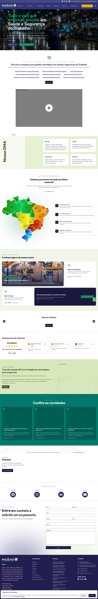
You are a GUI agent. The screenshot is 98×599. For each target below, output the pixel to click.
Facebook (13, 490)
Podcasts (56, 6)
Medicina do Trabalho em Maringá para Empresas (27, 71)
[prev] (4, 321)
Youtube (85, 490)
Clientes (34, 570)
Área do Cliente (87, 6)
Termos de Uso (35, 575)
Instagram (37, 490)
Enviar (58, 547)
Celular (73, 518)
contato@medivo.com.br (89, 1)
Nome (47, 507)
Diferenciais (40, 6)
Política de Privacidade (19, 596)
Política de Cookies (36, 577)
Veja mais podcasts (7, 470)
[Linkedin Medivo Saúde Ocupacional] (67, 1)
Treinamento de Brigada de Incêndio (51, 77)
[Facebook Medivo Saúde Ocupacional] (62, 1)
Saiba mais (12, 43)
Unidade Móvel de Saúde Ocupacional (51, 74)
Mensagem (48, 530)
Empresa (20, 6)
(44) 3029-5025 (76, 1)
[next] (94, 321)
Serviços (29, 6)
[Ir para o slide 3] (50, 47)
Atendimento (73, 6)
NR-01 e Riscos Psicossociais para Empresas (74, 77)
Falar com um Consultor (25, 43)
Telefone (48, 518)
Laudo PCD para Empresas (76, 71)
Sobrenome (74, 507)
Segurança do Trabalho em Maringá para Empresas (54, 71)
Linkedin (61, 490)
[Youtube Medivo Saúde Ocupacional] (69, 1)
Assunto (48, 524)
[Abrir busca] (95, 6)
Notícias (48, 6)
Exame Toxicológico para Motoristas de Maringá (27, 74)
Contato (34, 572)
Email (47, 513)
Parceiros (64, 6)
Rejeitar (84, 595)
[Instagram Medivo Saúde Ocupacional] (64, 1)
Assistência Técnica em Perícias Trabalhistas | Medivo (26, 77)
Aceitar (92, 595)
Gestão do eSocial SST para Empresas (73, 74)
